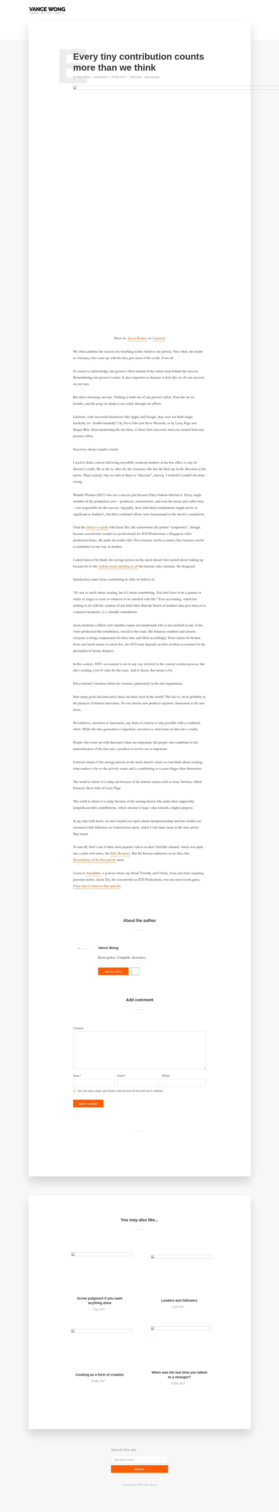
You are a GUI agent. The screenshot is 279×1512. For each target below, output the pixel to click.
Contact (175, 10)
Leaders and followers (179, 1300)
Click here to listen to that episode (96, 885)
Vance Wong (83, 77)
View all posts (113, 972)
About (159, 10)
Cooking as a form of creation (100, 1375)
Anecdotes (93, 873)
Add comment (151, 77)
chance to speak (97, 527)
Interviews (102, 77)
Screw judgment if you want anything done (99, 1300)
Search (139, 1469)
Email (121, 1075)
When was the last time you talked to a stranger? (179, 1375)
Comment (78, 1028)
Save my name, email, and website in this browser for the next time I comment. (120, 1090)
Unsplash (158, 338)
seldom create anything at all (118, 566)
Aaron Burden (137, 338)
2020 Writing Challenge (218, 10)
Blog (191, 10)
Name (77, 1075)
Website (166, 1075)
